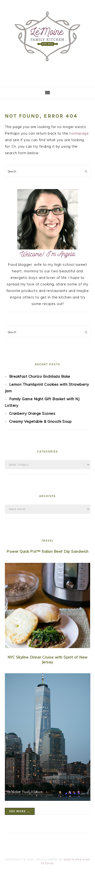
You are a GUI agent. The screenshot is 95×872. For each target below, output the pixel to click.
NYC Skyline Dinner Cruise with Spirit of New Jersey (48, 659)
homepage (79, 133)
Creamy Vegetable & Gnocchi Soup (40, 421)
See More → (19, 811)
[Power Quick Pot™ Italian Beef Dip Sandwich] (47, 606)
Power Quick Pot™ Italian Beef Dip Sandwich (47, 551)
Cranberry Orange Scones (32, 413)
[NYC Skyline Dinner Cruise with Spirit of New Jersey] (47, 738)
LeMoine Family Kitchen (47, 41)
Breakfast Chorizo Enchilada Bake (39, 376)
